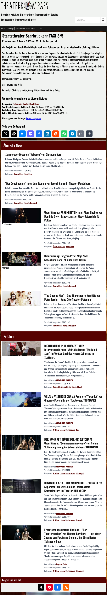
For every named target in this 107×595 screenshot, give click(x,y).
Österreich (57, 246)
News (36, 104)
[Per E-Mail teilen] (80, 133)
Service (54, 14)
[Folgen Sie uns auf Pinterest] (49, 587)
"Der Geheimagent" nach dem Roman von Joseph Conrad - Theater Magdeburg (48, 183)
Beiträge (5, 14)
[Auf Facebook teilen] (39, 133)
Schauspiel (17, 104)
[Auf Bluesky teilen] (22, 133)
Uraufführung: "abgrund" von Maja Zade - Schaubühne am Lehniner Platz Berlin (66, 258)
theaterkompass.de (33, 118)
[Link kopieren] (89, 133)
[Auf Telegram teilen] (72, 133)
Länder (68, 386)
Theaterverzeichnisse (25, 19)
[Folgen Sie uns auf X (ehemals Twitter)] (41, 587)
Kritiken (15, 14)
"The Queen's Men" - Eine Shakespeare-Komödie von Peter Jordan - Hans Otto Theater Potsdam (72, 297)
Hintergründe (27, 14)
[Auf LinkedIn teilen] (47, 133)
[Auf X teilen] (5, 133)
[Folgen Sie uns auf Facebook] (57, 587)
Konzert (56, 386)
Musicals (79, 520)
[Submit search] (103, 20)
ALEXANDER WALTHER (64, 380)
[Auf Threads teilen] (14, 133)
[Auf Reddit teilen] (55, 133)
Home (3, 28)
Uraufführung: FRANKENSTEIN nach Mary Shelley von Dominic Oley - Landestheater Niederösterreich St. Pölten (73, 216)
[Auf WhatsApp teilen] (64, 133)
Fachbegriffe (7, 19)
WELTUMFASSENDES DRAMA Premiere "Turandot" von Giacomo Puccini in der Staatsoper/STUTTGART (73, 398)
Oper (30, 173)
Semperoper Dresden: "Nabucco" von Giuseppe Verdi (33, 154)
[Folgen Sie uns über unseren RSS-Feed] (66, 587)
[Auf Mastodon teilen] (30, 133)
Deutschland (28, 104)
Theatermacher (42, 14)
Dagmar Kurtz (61, 564)
